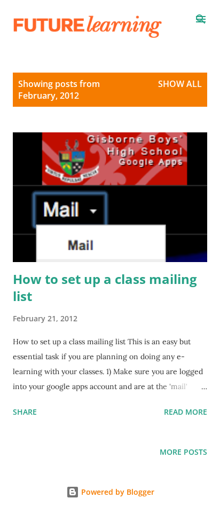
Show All (180, 84)
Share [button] (25, 412)
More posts (183, 452)
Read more (185, 412)
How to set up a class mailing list (105, 287)
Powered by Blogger (116, 492)
